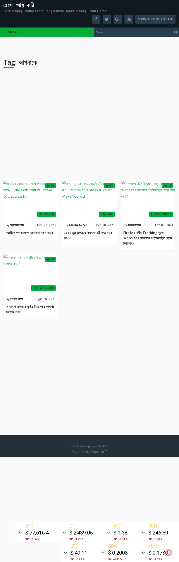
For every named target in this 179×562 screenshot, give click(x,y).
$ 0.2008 (118, 553)
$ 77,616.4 (37, 533)
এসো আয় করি (18, 5)
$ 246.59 (158, 533)
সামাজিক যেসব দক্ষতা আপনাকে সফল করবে (29, 232)
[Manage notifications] (168, 552)
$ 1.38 (120, 533)
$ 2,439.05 (81, 533)
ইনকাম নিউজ (134, 225)
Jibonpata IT (98, 451)
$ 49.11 (79, 553)
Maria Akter (78, 225)
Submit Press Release (155, 19)
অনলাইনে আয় (17, 225)
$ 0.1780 (158, 553)
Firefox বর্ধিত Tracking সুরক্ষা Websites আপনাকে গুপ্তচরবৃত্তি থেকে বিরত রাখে (147, 238)
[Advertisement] (90, 126)
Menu (13, 32)
